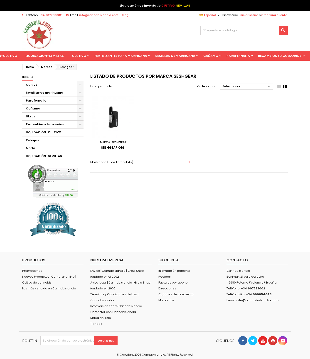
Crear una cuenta (274, 15)
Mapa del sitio (100, 318)
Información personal (174, 271)
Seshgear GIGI (113, 147)
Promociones (32, 271)
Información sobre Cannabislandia (116, 306)
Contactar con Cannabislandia (113, 312)
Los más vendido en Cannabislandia (49, 288)
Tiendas (96, 324)
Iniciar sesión (248, 15)
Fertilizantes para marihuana (120, 55)
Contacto (237, 260)
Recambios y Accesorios (280, 55)
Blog (125, 15)
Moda (30, 148)
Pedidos (164, 276)
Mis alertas (166, 300)
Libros (30, 116)
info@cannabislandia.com (98, 15)
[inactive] (53, 181)
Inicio (27, 77)
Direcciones (167, 288)
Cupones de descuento (176, 294)
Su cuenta (168, 260)
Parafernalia (238, 55)
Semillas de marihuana (175, 55)
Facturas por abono (173, 282)
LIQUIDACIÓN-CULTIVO (43, 132)
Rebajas (32, 140)
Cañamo (210, 55)
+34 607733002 (50, 15)
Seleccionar (247, 86)
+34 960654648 (259, 294)
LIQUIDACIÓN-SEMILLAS (44, 55)
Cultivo (79, 55)
